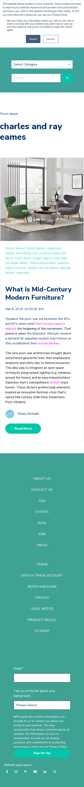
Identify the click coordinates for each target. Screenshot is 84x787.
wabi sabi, (60, 258)
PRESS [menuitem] (42, 545)
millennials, (54, 248)
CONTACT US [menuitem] (42, 490)
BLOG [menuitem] (42, 523)
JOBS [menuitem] (42, 534)
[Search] (67, 77)
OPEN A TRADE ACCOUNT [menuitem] (42, 575)
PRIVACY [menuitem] (42, 597)
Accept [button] (33, 39)
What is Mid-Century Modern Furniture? (38, 293)
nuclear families (49, 343)
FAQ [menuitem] (42, 501)
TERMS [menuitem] (42, 564)
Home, (9, 248)
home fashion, (36, 248)
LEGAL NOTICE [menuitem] (42, 608)
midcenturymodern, (43, 263)
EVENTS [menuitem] (42, 512)
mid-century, (41, 253)
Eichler (54, 382)
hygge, (37, 258)
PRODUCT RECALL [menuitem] (42, 620)
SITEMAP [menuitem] (42, 631)
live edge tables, (17, 263)
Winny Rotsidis (28, 413)
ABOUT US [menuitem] (42, 478)
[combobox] (36, 78)
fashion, (20, 248)
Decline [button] (50, 39)
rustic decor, (23, 258)
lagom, (48, 258)
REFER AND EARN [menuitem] (42, 586)
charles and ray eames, (44, 268)
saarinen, (63, 263)
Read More (23, 428)
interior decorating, (18, 253)
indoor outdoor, (16, 268)
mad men (22, 272)
